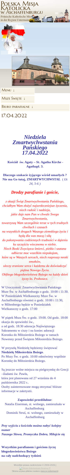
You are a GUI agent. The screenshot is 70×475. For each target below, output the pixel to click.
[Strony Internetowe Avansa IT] (35, 468)
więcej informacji (49, 471)
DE (56, 13)
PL (62, 13)
